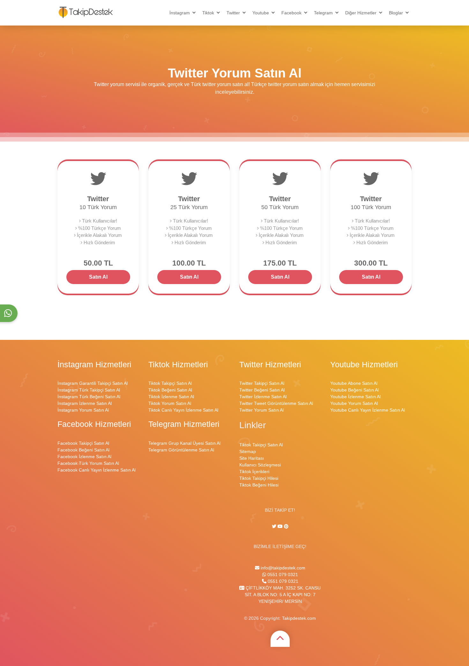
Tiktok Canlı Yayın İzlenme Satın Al (183, 410)
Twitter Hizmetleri (270, 364)
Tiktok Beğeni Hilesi (259, 484)
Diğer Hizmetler (360, 12)
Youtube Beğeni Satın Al (354, 389)
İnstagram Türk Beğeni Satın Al (88, 396)
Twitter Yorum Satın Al (261, 410)
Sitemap (247, 451)
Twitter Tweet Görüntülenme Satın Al (276, 403)
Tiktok (208, 12)
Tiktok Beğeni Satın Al (170, 389)
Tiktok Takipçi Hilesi (258, 478)
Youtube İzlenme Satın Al (355, 396)
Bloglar (396, 12)
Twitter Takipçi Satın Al (261, 383)
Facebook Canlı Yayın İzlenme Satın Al (96, 469)
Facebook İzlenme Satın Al (84, 456)
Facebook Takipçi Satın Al (83, 443)
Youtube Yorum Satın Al (354, 403)
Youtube (260, 12)
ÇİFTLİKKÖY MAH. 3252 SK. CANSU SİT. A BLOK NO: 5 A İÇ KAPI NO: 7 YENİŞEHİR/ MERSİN (282, 594)
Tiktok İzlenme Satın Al (171, 396)
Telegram (323, 12)
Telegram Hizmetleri (184, 424)
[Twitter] (275, 526)
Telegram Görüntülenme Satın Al (181, 449)
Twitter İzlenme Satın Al (263, 396)
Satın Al (98, 277)
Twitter (233, 12)
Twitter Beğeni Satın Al (262, 389)
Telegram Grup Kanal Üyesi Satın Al (184, 443)
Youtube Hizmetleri (364, 364)
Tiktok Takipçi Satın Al (170, 383)
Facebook (291, 12)
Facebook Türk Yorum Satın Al (88, 463)
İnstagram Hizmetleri (94, 364)
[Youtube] (280, 526)
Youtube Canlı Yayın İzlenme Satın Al (367, 410)
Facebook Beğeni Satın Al (83, 449)
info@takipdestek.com (282, 567)
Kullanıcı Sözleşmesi (260, 464)
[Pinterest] (286, 526)
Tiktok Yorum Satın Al (169, 403)
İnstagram (179, 12)
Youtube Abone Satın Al (353, 383)
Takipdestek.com (299, 618)
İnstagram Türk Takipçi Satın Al (88, 389)
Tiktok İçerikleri (254, 471)
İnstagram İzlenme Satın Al (84, 403)
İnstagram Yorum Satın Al (83, 410)
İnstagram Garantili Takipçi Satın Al (92, 383)
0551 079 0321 (282, 574)
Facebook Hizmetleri (94, 424)
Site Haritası (251, 458)
